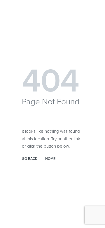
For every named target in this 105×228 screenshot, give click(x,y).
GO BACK (29, 159)
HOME (50, 159)
